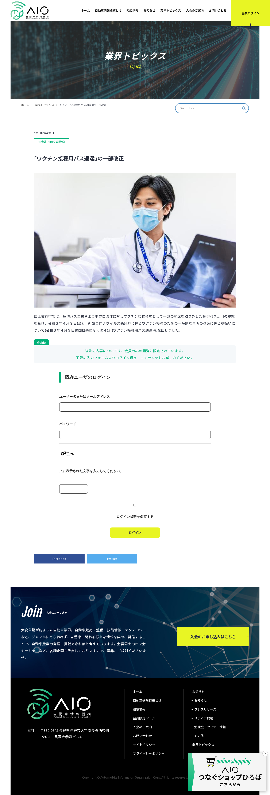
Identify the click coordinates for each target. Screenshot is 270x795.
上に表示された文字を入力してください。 (91, 471)
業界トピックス (170, 10)
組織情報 (132, 10)
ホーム (85, 10)
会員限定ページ (144, 718)
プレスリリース (205, 709)
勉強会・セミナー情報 (210, 727)
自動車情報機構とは (108, 10)
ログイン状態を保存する (135, 516)
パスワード (67, 424)
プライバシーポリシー (149, 753)
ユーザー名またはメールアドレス (84, 396)
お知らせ (149, 10)
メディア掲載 (203, 718)
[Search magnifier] (244, 108)
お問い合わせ (218, 10)
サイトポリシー (144, 744)
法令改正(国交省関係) (51, 142)
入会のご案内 (195, 10)
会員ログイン (250, 13)
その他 (199, 735)
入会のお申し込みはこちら (213, 636)
